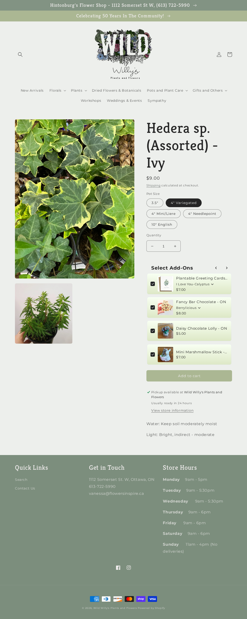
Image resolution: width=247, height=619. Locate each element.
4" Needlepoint (202, 213)
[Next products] (226, 268)
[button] (20, 54)
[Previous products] (216, 268)
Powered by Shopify (151, 608)
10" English (161, 224)
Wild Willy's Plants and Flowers (115, 608)
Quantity (153, 235)
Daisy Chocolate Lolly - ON (201, 328)
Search (21, 479)
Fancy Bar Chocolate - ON (201, 301)
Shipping (153, 185)
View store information (172, 410)
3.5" (154, 203)
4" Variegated (184, 203)
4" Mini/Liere (163, 213)
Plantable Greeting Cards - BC (202, 278)
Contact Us (25, 488)
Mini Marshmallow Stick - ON (202, 352)
